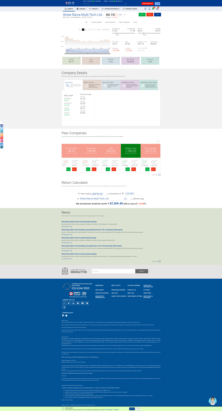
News (135, 22)
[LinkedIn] (73, 303)
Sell (150, 14)
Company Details (96, 22)
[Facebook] (64, 303)
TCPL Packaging (150, 148)
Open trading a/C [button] (148, 3)
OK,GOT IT (132, 408)
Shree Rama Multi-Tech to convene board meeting (79, 222)
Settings (116, 409)
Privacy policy (109, 409)
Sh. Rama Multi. (71, 148)
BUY (68, 169)
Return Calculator (124, 22)
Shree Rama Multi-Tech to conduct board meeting (79, 238)
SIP (157, 14)
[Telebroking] (145, 8)
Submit (142, 271)
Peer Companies (110, 22)
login (157, 3)
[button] (122, 14)
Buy (142, 14)
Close (137, 408)
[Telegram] (64, 307)
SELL (74, 169)
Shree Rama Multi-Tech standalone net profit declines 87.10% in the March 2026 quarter (92, 230)
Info (86, 22)
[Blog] (78, 303)
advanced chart (105, 29)
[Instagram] (87, 303)
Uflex (111, 148)
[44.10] (116, 33)
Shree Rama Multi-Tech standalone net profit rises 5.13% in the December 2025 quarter (92, 246)
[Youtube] (82, 303)
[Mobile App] (149, 8)
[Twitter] (69, 303)
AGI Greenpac (91, 148)
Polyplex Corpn (130, 148)
